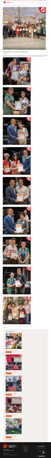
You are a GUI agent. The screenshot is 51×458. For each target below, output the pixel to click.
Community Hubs (25, 448)
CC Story (17, 439)
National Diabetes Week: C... (13, 393)
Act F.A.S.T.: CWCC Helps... (12, 372)
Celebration (4, 327)
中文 (43, 0)
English (45, 0)
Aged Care (23, 2)
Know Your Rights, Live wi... (13, 414)
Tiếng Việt (40, 0)
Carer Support (33, 2)
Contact (43, 2)
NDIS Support (28, 2)
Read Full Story (9, 352)
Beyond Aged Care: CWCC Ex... (13, 350)
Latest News (25, 447)
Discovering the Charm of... (13, 436)
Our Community (38, 2)
